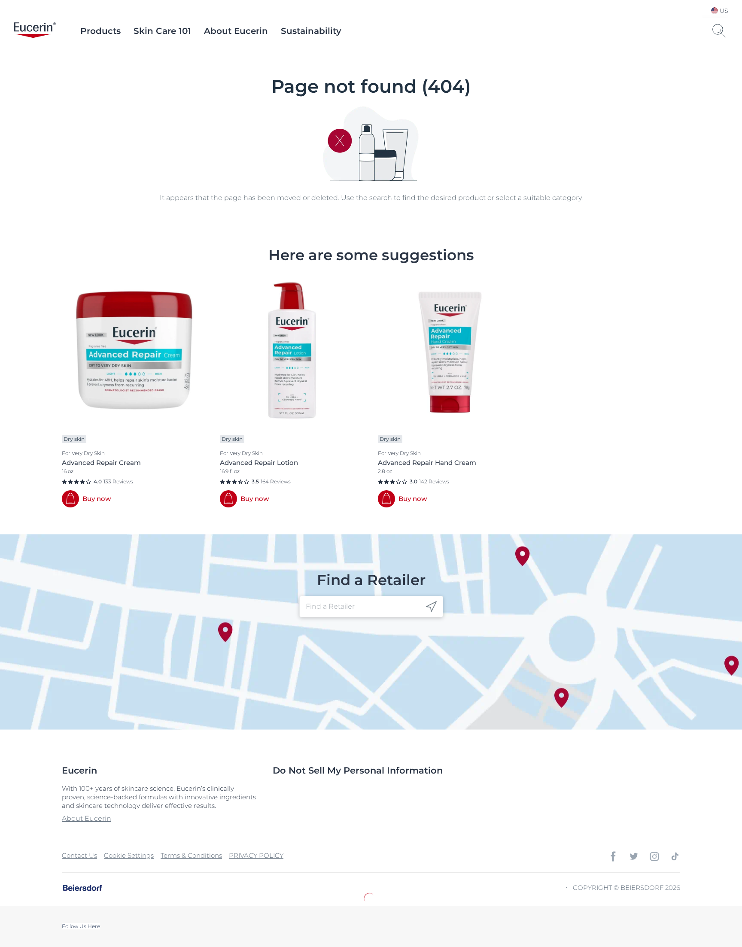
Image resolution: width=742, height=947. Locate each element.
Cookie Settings (129, 855)
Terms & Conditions (191, 855)
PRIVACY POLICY (256, 855)
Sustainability (311, 31)
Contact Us (79, 855)
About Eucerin (236, 31)
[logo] (35, 30)
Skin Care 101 (162, 31)
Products (100, 31)
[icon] (431, 606)
